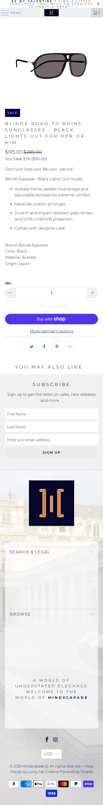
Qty (8, 283)
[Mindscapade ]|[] (51, 12)
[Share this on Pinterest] (57, 346)
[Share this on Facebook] (44, 346)
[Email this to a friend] (70, 346)
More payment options (51, 331)
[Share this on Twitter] (32, 346)
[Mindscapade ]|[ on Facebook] (47, 740)
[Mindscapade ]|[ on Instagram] (55, 740)
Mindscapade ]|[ (35, 766)
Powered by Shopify (76, 772)
